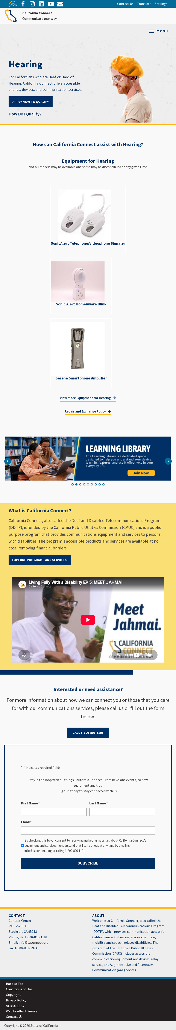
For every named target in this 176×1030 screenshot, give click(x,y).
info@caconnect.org (33, 942)
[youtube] (51, 4)
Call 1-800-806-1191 (88, 732)
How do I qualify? (25, 114)
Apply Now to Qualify (30, 101)
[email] (41, 4)
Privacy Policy (16, 1000)
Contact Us (125, 4)
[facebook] (23, 4)
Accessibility (15, 1005)
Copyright (13, 994)
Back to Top (15, 983)
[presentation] (13, 5)
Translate (144, 4)
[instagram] (32, 4)
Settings (161, 4)
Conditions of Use (19, 989)
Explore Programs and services (39, 560)
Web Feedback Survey (21, 1011)
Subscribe (88, 863)
